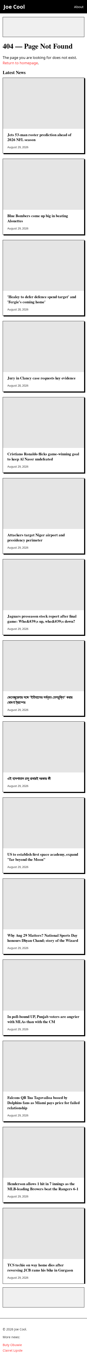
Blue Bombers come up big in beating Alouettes (37, 218)
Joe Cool (14, 6)
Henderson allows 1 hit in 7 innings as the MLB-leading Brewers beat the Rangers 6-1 (43, 1186)
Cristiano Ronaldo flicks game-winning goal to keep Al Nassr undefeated (43, 456)
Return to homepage (20, 62)
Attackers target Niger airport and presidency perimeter (36, 537)
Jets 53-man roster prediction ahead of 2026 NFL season (39, 137)
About (78, 6)
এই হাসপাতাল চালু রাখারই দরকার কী (29, 778)
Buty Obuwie (12, 1345)
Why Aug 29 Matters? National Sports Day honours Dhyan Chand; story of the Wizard (42, 937)
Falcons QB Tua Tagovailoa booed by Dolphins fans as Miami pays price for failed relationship (43, 1103)
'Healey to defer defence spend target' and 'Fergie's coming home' (41, 299)
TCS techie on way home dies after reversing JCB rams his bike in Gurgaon (40, 1267)
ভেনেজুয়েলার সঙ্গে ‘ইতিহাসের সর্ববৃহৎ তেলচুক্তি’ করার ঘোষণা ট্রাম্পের (39, 699)
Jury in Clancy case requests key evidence (41, 378)
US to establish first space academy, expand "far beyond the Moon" (42, 856)
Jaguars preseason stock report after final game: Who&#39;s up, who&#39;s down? (42, 618)
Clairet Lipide (13, 1350)
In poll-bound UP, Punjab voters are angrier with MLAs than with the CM (43, 1019)
